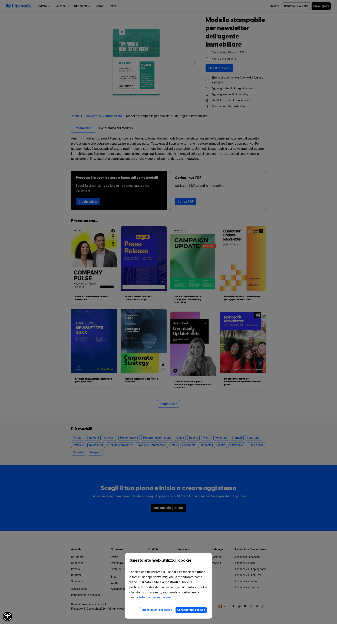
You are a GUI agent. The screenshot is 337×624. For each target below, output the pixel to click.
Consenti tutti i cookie (191, 610)
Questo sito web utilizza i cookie (160, 560)
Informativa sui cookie (155, 597)
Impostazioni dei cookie (156, 610)
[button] (7, 616)
